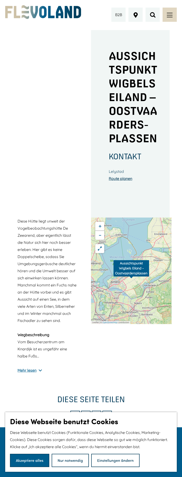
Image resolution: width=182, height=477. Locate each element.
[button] (131, 271)
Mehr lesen (27, 370)
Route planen (120, 178)
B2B (118, 14)
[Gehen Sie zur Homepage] (43, 12)
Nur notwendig (70, 460)
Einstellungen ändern (115, 460)
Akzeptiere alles (29, 460)
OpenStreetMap (109, 322)
